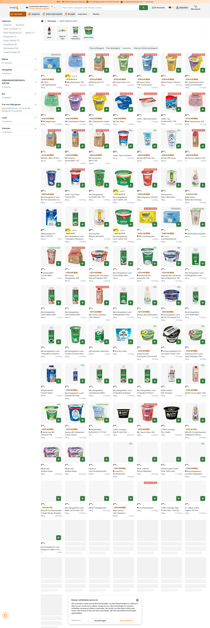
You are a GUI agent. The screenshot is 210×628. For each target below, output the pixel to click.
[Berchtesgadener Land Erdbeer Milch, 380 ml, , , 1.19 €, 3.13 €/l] (51, 295)
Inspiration (82, 14)
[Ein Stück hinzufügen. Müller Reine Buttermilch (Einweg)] (202, 185)
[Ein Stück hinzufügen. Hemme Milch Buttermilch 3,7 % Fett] (106, 420)
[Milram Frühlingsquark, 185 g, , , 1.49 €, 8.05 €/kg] (99, 491)
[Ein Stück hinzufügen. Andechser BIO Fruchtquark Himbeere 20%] (202, 341)
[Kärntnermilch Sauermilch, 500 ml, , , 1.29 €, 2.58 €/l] (99, 334)
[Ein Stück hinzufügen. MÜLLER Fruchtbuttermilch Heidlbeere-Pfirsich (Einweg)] (202, 420)
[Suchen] (143, 7)
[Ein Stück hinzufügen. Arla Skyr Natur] (130, 341)
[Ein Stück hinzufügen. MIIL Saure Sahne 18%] (154, 420)
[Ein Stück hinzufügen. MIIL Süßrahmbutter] (154, 224)
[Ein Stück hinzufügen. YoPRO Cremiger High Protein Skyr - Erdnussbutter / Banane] (178, 498)
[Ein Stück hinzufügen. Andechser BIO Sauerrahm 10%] (154, 263)
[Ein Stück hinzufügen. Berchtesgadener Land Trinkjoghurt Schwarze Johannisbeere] (58, 341)
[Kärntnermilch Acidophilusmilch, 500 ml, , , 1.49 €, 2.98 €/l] (99, 452)
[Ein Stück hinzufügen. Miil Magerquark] (58, 109)
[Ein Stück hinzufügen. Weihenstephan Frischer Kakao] (58, 381)
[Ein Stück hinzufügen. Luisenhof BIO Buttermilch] (130, 459)
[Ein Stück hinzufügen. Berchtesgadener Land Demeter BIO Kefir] (82, 381)
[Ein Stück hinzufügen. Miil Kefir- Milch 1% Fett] (58, 146)
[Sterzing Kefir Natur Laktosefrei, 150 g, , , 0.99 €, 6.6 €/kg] (171, 178)
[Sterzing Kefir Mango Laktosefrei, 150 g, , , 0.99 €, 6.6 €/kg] (99, 217)
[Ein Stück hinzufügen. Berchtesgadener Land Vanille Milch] (202, 302)
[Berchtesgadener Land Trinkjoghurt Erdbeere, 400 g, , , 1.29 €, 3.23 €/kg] (123, 373)
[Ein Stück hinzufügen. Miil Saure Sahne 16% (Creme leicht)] (154, 70)
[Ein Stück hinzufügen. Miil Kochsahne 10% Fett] (178, 70)
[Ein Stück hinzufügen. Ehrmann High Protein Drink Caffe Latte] (178, 459)
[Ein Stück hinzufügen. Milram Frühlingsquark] (106, 498)
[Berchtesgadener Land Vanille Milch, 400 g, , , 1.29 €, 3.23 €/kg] (195, 295)
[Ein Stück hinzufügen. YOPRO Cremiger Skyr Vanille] (178, 420)
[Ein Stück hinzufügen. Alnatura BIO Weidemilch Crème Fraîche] (82, 420)
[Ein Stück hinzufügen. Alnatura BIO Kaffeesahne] (154, 302)
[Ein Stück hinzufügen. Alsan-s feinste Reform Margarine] (154, 459)
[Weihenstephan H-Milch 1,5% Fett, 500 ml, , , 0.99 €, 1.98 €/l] (51, 217)
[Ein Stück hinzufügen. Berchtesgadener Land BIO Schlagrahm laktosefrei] (202, 459)
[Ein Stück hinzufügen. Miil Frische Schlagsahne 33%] (82, 263)
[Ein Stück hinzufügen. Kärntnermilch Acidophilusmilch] (106, 459)
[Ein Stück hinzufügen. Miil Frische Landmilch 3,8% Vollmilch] (106, 302)
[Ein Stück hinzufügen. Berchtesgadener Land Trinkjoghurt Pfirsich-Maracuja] (154, 381)
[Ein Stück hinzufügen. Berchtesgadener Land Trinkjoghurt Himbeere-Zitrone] (82, 224)
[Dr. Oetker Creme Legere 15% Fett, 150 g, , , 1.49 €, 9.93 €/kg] (195, 491)
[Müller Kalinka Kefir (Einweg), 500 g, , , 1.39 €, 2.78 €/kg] (171, 373)
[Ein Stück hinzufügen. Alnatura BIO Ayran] (178, 146)
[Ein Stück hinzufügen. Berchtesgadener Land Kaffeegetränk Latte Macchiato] (202, 263)
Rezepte (71, 14)
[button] (182, 8)
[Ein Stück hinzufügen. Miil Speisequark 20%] (82, 70)
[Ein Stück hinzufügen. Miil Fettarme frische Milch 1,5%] (82, 146)
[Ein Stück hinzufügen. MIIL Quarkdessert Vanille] (106, 109)
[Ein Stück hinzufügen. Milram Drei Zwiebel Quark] (58, 459)
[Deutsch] (171, 7)
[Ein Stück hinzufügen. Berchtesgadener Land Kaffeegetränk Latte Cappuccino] (130, 302)
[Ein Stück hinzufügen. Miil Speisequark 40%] (202, 109)
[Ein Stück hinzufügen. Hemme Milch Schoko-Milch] (58, 263)
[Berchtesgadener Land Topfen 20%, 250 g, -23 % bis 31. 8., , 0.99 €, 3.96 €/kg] (123, 178)
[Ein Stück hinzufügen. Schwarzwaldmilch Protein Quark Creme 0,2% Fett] (178, 341)
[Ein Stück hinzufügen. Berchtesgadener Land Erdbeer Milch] (58, 302)
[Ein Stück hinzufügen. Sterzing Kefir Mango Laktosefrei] (106, 224)
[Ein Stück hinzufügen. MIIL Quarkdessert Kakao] (82, 109)
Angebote (36, 14)
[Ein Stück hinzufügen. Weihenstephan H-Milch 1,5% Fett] (58, 224)
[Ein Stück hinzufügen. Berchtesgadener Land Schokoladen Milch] (130, 263)
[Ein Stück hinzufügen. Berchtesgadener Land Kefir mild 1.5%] (106, 185)
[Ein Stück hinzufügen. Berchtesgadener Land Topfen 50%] (130, 224)
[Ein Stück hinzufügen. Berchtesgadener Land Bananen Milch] (106, 381)
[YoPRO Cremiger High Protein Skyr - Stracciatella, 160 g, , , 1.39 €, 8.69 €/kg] (123, 413)
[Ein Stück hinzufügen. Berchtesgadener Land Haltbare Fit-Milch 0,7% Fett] (58, 537)
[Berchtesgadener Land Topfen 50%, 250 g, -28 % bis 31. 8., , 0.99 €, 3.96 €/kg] (123, 217)
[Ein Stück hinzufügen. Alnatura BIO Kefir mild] (154, 146)
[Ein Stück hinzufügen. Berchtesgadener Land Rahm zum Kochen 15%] (82, 498)
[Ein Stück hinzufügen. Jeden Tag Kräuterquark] (154, 109)
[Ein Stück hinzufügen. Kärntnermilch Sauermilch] (106, 341)
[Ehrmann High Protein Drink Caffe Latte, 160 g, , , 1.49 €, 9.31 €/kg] (171, 452)
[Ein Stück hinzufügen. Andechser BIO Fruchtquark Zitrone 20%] (154, 341)
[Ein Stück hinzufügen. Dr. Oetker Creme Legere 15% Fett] (202, 498)
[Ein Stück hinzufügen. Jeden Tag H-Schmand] (130, 146)
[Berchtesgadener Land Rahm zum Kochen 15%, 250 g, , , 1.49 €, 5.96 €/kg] (75, 491)
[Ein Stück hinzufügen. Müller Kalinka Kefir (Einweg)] (178, 381)
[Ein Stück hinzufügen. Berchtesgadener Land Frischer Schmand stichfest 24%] (82, 341)
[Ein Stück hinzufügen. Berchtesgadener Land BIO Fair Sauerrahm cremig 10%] (58, 185)
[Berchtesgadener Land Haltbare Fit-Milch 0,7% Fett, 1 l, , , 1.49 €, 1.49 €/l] (51, 530)
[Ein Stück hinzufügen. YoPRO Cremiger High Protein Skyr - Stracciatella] (130, 420)
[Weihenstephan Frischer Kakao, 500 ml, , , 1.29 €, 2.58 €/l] (51, 373)
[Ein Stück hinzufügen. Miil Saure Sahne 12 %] (130, 70)
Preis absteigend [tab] (113, 48)
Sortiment (18, 14)
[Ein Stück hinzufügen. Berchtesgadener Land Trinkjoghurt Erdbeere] (130, 381)
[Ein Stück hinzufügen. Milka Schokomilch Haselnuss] (130, 498)
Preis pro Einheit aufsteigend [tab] (145, 48)
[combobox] (100, 7)
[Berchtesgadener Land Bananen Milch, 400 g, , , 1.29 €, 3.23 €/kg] (99, 373)
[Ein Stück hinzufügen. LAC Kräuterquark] (154, 498)
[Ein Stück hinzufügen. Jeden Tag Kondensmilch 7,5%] (178, 109)
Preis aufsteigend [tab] (97, 48)
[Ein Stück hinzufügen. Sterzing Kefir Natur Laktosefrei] (178, 185)
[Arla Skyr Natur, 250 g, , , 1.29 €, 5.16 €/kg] (123, 334)
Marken (96, 14)
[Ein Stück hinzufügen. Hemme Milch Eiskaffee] (202, 224)
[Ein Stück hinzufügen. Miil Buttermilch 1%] (106, 70)
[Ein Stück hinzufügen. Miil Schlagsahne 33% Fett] (154, 185)
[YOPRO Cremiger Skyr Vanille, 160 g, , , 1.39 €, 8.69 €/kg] (171, 413)
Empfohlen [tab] (126, 48)
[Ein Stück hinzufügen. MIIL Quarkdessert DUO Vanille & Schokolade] (202, 70)
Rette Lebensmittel (54, 14)
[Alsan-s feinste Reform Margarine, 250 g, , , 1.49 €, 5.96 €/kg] (147, 452)
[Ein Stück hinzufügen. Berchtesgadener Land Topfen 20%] (130, 185)
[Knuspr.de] (42, 21)
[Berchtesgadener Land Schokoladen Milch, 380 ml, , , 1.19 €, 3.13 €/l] (123, 256)
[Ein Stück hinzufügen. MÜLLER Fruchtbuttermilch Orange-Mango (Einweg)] (58, 498)
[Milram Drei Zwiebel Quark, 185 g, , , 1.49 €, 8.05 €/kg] (51, 452)
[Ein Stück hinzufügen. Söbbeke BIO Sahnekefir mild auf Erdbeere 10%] (106, 263)
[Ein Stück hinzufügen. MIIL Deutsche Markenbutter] (58, 70)
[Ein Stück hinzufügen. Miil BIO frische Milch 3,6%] (202, 381)
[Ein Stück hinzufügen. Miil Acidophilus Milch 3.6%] (106, 146)
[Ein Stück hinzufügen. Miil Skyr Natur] (130, 109)
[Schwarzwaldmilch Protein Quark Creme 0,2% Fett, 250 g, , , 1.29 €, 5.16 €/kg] (171, 334)
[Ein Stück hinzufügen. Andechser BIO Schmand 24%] (58, 420)
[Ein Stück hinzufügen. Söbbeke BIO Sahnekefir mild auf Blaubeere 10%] (178, 263)
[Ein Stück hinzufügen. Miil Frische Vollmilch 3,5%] (202, 146)
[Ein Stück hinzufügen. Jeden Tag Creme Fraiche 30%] (82, 185)
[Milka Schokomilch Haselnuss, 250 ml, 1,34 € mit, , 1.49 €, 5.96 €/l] (123, 491)
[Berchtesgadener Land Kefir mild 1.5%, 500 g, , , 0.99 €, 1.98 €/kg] (99, 178)
